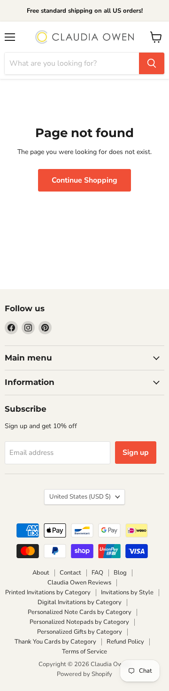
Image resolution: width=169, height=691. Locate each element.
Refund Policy (125, 641)
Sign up (136, 452)
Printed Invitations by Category (48, 592)
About (40, 572)
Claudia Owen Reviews (79, 582)
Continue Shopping (84, 180)
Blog (120, 572)
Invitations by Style (127, 592)
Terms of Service (84, 651)
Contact (70, 572)
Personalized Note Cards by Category (79, 612)
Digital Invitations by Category (80, 602)
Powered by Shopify (84, 674)
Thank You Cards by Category (55, 641)
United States (80, 496)
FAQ (97, 572)
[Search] (151, 63)
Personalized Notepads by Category (79, 622)
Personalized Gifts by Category (79, 632)
